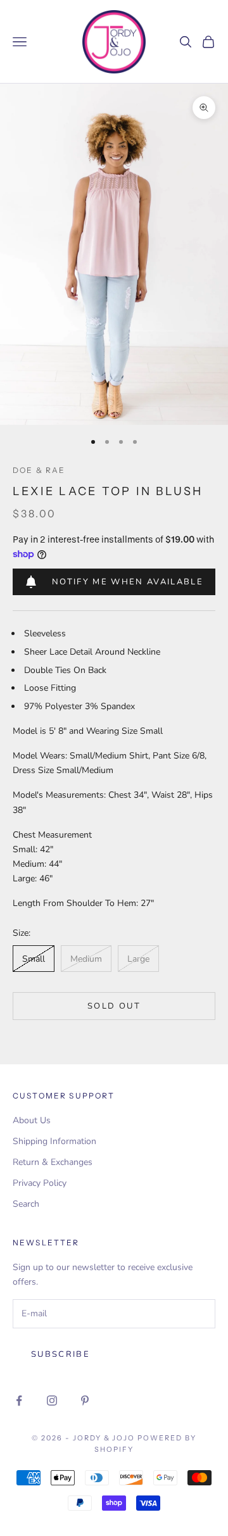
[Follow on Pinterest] (85, 1400)
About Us (32, 1120)
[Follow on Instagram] (52, 1400)
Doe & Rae (39, 470)
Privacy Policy (39, 1183)
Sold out (114, 1006)
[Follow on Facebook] (19, 1400)
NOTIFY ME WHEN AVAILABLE (127, 582)
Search (26, 1204)
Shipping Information (54, 1141)
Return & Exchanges (52, 1162)
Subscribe (60, 1354)
